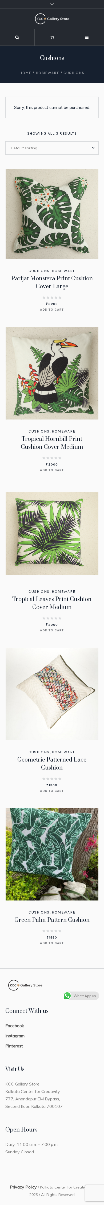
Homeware (47, 73)
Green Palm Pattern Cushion (52, 920)
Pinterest (14, 1045)
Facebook (14, 1025)
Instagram (15, 1035)
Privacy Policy (23, 1187)
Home (25, 73)
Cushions (39, 271)
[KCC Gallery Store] (52, 19)
